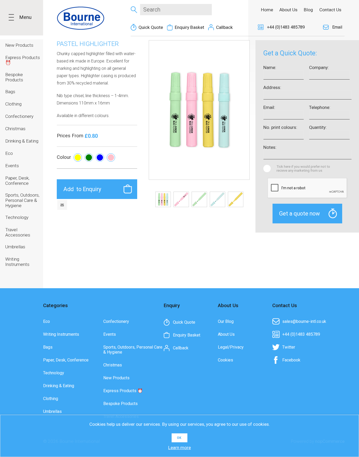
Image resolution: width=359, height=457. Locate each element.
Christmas (112, 365)
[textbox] (176, 9)
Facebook (291, 360)
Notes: (269, 147)
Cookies (225, 360)
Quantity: (318, 127)
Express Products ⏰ (123, 390)
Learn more (179, 447)
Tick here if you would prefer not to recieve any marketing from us (303, 168)
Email (337, 27)
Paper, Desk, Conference (66, 360)
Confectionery (116, 321)
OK (179, 438)
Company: (319, 67)
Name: (269, 67)
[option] (163, 199)
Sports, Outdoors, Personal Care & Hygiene (132, 350)
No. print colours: (280, 127)
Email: (269, 107)
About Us (226, 334)
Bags (48, 347)
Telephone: (319, 107)
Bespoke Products (120, 403)
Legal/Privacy (231, 347)
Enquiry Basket (189, 27)
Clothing (50, 398)
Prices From (71, 136)
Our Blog (226, 321)
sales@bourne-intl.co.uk (304, 321)
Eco (46, 321)
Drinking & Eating (58, 385)
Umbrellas (52, 411)
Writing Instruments (61, 334)
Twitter (288, 347)
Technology (53, 372)
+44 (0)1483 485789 (286, 27)
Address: (272, 87)
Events (109, 334)
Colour (64, 157)
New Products (116, 377)
